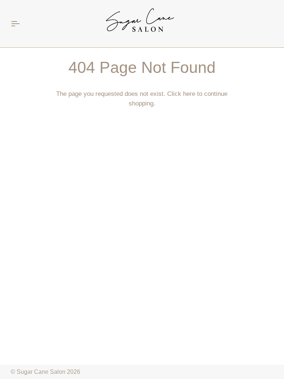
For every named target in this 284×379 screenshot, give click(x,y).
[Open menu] (22, 23)
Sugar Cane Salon (41, 372)
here (189, 93)
